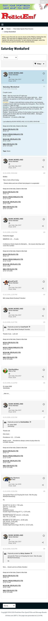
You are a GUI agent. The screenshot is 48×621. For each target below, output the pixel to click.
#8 (44, 491)
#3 (44, 232)
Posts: (10, 81)
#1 (44, 86)
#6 (44, 383)
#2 (44, 173)
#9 (44, 549)
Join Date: (12, 79)
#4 (44, 295)
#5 (44, 322)
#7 (44, 417)
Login (43, 2)
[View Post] (29, 327)
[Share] (42, 80)
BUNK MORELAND (18, 121)
